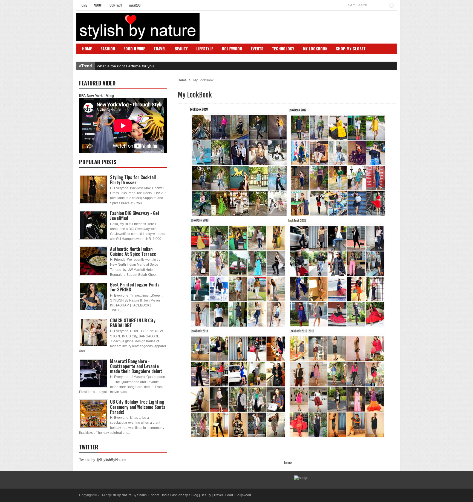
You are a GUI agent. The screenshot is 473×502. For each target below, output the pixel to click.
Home (83, 5)
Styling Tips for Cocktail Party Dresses (133, 179)
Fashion (107, 48)
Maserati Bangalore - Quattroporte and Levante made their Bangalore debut (136, 366)
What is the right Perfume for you (125, 66)
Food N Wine (134, 48)
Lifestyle (204, 48)
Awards (135, 5)
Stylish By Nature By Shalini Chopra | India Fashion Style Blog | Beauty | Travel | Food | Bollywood (178, 495)
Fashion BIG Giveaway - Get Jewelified (135, 215)
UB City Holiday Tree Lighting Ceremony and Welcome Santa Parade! (137, 406)
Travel (160, 48)
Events (257, 48)
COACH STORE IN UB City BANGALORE (132, 323)
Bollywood (232, 48)
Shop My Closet (351, 48)
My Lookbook (315, 48)
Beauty (181, 48)
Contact (116, 5)
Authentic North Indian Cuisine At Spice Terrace (133, 251)
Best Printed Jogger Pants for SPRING (135, 287)
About (98, 5)
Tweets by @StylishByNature (102, 460)
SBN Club (90, 57)
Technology (283, 48)
